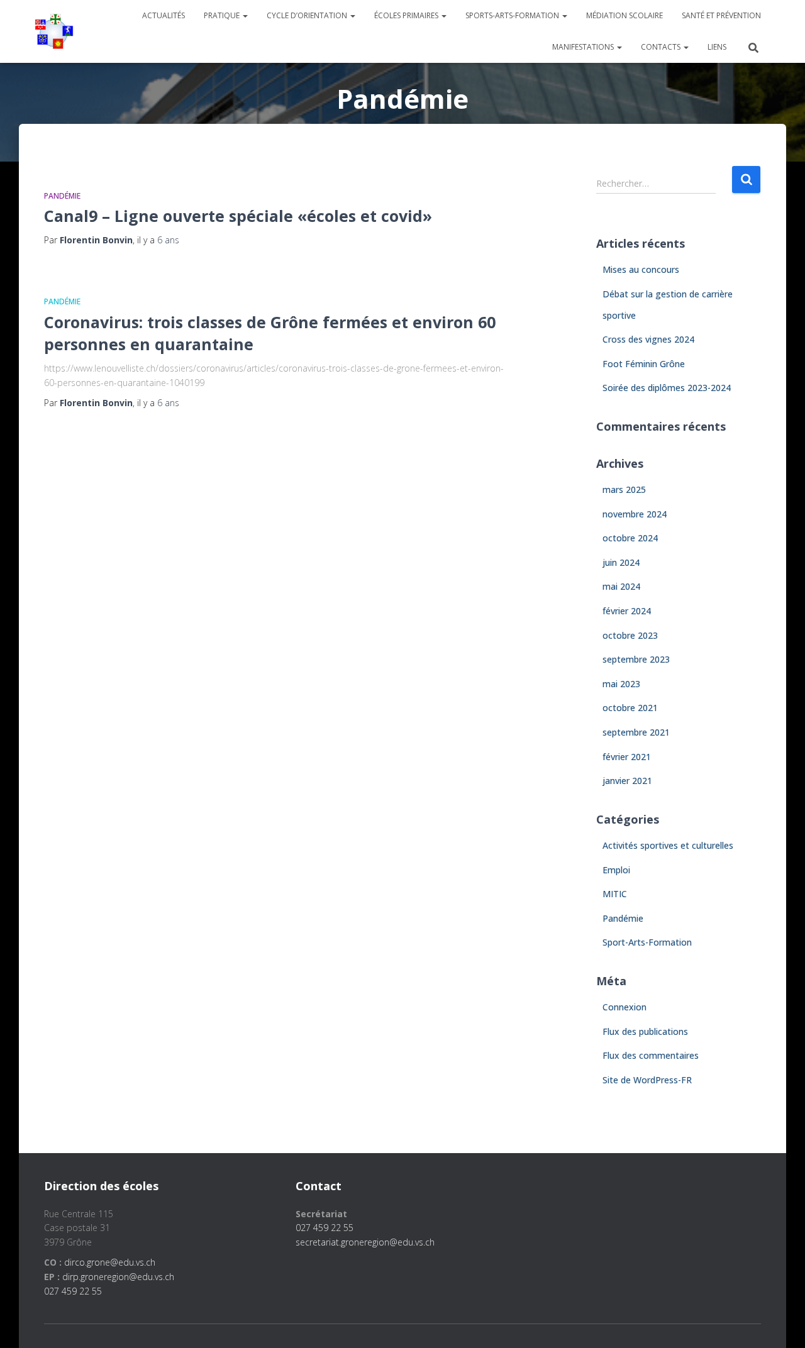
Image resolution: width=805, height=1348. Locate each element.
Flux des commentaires (650, 1055)
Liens (717, 46)
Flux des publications (645, 1031)
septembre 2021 (636, 732)
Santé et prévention (721, 15)
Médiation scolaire (624, 15)
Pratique (223, 15)
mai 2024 (621, 586)
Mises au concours (640, 269)
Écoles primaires (407, 15)
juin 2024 (621, 562)
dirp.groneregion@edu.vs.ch (118, 1277)
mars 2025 (624, 489)
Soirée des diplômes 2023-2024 (666, 388)
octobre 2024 (630, 538)
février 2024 (626, 611)
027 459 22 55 (73, 1291)
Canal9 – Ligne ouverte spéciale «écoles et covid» (238, 215)
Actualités (163, 15)
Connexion (624, 1007)
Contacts (661, 46)
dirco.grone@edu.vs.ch (109, 1262)
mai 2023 (621, 684)
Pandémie (62, 196)
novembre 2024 (634, 514)
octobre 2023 (630, 635)
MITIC (614, 894)
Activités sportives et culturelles (667, 845)
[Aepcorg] (54, 32)
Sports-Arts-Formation (513, 15)
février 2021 (626, 757)
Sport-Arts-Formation (647, 942)
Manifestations (584, 46)
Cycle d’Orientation (308, 15)
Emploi (616, 870)
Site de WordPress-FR (647, 1080)
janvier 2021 (627, 781)
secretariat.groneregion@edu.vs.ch (365, 1242)
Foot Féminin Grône (643, 364)
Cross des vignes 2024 (648, 339)
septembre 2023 (636, 659)
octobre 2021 (630, 708)
